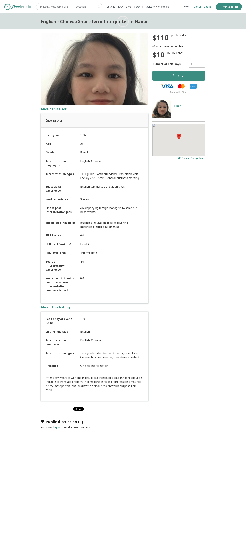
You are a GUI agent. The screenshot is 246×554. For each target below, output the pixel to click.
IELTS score (53, 235)
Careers (138, 6)
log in (56, 427)
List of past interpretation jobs (59, 210)
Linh (178, 105)
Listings (110, 6)
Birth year (52, 135)
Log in (207, 6)
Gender (51, 152)
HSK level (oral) (56, 253)
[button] (179, 137)
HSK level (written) (58, 244)
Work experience (57, 199)
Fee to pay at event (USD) (59, 321)
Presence (52, 366)
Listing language (57, 331)
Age (48, 144)
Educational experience (54, 188)
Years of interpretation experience (55, 265)
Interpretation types (60, 174)
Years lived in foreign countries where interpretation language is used (60, 284)
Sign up (198, 6)
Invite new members (157, 6)
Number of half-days (166, 64)
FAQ (120, 6)
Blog (128, 6)
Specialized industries (60, 223)
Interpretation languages (56, 163)
